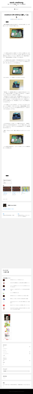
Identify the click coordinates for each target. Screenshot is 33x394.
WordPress (22, 391)
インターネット (5, 348)
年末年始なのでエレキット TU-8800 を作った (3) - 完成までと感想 (19, 295)
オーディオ (4, 350)
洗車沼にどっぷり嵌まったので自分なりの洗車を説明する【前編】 (19, 298)
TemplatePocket (16, 391)
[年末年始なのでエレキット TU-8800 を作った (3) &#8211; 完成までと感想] (16, 189)
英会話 (4, 362)
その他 (4, 355)
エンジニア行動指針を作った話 (14, 292)
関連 (5, 182)
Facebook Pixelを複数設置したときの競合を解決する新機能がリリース (19, 282)
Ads (3, 346)
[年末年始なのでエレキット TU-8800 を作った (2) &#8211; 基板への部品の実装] (7, 189)
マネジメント (5, 357)
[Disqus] (16, 230)
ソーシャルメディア (5, 353)
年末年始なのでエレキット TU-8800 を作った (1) (17, 279)
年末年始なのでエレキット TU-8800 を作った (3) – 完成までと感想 (16, 192)
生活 (3, 360)
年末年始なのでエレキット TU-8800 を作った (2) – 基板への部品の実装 (7, 192)
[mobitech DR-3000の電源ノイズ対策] (25, 189)
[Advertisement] (16, 46)
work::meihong (16, 2)
